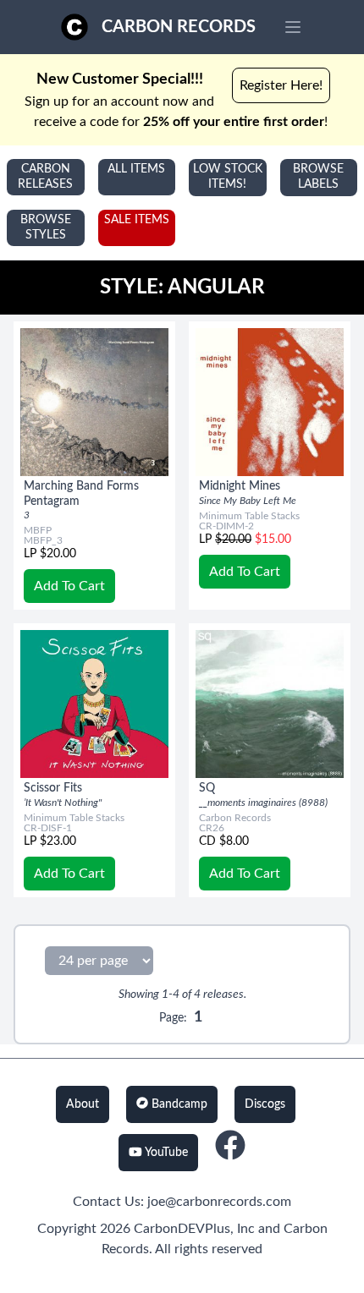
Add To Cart (69, 586)
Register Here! (281, 85)
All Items (136, 169)
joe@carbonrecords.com (219, 1201)
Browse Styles (45, 227)
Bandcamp (177, 1104)
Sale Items (136, 220)
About (82, 1104)
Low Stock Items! (227, 176)
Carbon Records (179, 27)
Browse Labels (318, 176)
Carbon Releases (45, 176)
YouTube (165, 1153)
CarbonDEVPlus (182, 1228)
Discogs (265, 1104)
